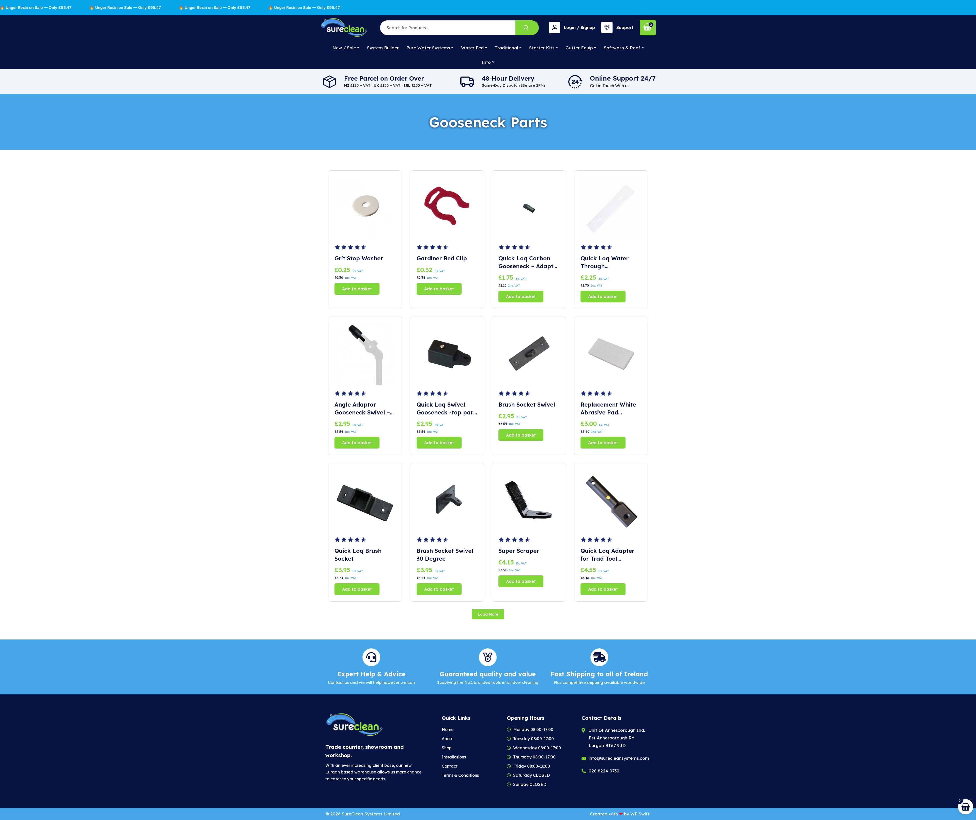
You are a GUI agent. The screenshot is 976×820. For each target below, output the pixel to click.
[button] (488, 614)
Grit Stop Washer (358, 258)
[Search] (527, 27)
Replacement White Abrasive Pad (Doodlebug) (608, 408)
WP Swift (640, 813)
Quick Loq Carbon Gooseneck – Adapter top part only (528, 262)
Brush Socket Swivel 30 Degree (445, 554)
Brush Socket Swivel (526, 404)
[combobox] (447, 27)
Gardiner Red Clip (442, 258)
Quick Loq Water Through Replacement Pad (606, 262)
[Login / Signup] (554, 27)
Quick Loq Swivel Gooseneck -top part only (446, 408)
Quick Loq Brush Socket (358, 554)
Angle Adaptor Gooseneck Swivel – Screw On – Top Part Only (363, 408)
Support (624, 27)
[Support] (607, 27)
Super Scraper (518, 550)
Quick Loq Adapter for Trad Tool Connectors (607, 555)
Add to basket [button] (357, 288)
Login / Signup (579, 27)
